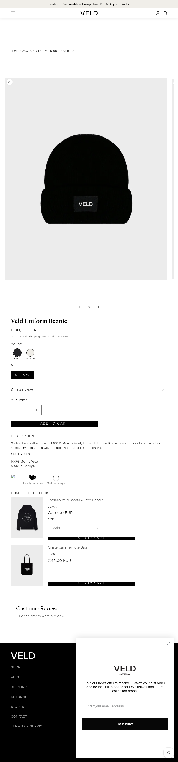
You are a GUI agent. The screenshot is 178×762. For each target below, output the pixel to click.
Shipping (34, 337)
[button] (89, 390)
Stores (17, 706)
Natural (30, 359)
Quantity (19, 400)
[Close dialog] (168, 643)
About (17, 677)
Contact (19, 716)
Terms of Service (28, 726)
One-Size (22, 374)
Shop (16, 667)
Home (15, 51)
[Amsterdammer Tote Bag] (27, 565)
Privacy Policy (58, 742)
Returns (19, 697)
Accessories (32, 51)
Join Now (125, 724)
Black (17, 359)
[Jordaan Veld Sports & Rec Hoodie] (27, 517)
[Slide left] (79, 307)
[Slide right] (98, 307)
